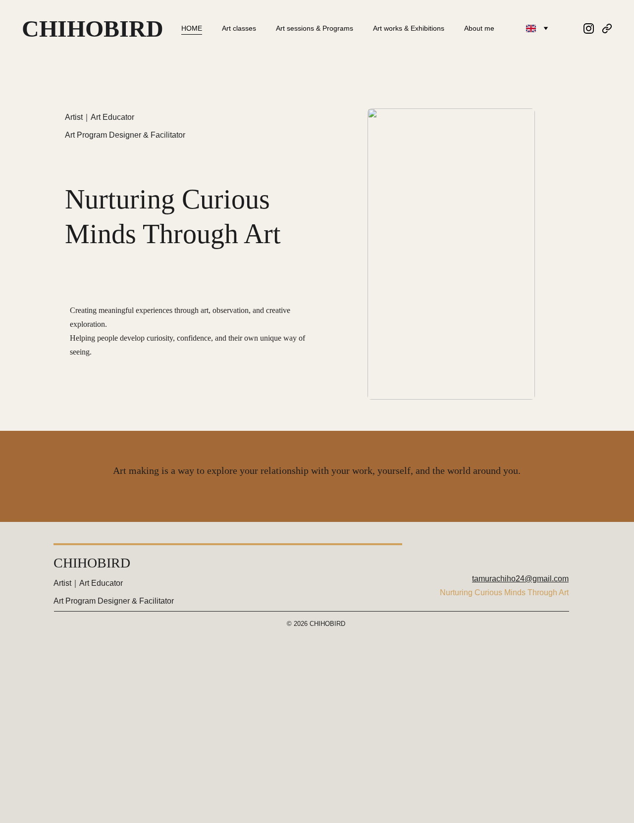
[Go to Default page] (607, 28)
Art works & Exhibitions (408, 28)
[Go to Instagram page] (592, 28)
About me (479, 28)
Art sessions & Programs (314, 28)
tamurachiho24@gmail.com (520, 578)
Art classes (239, 28)
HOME (191, 28)
